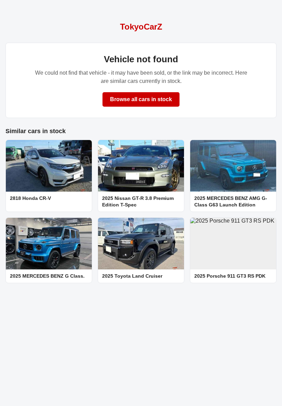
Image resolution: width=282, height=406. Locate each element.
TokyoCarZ (141, 26)
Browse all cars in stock (141, 99)
